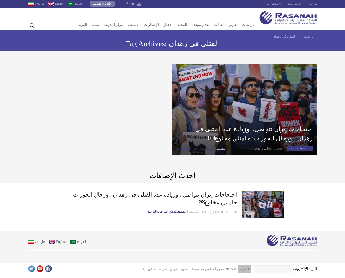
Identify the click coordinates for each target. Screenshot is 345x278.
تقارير (233, 25)
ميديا (95, 25)
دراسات (248, 25)
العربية (78, 3)
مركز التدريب (113, 25)
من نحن (312, 3)
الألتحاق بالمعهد (102, 3)
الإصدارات (151, 25)
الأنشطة (133, 25)
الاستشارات (274, 3)
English (59, 3)
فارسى (39, 3)
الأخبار (168, 25)
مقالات (219, 25)
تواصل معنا (294, 3)
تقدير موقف (200, 25)
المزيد (82, 25)
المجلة (182, 25)
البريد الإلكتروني (305, 269)
